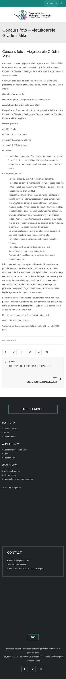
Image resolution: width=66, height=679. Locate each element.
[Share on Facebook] (5, 352)
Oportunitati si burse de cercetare (18, 479)
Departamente (9, 437)
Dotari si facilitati (11, 429)
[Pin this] (30, 352)
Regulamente (9, 458)
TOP (33, 637)
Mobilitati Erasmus (11, 471)
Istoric (6, 433)
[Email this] (47, 352)
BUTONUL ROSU (32, 409)
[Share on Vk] (38, 352)
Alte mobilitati (9, 475)
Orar (5, 454)
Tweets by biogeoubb (11, 487)
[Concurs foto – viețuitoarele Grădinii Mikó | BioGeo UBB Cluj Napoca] (33, 14)
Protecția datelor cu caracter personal (23, 649)
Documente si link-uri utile (15, 450)
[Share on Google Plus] (22, 352)
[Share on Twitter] (14, 352)
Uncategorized (9, 340)
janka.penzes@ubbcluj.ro (28, 306)
